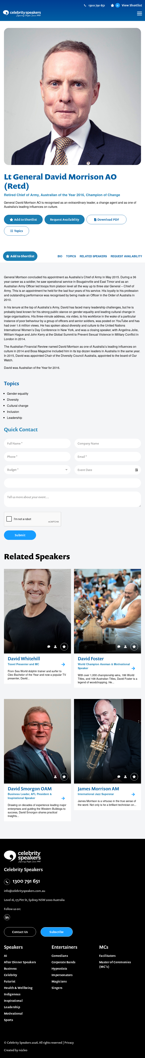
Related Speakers (93, 256)
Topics (18, 231)
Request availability (126, 256)
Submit (20, 535)
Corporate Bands (64, 962)
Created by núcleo (15, 1050)
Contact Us (20, 932)
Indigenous (12, 994)
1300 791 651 (97, 5)
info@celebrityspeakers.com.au (24, 891)
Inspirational (13, 1001)
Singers (57, 988)
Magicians (59, 981)
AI (5, 956)
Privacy (69, 1042)
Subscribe (56, 932)
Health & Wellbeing (18, 988)
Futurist (9, 981)
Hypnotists (59, 968)
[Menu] (137, 10)
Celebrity (10, 975)
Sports (8, 1020)
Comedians (60, 956)
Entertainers (64, 947)
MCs (103, 947)
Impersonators (62, 975)
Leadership (12, 1007)
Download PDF (108, 219)
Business (10, 968)
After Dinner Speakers (20, 962)
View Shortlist (129, 5)
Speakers (13, 947)
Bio (60, 256)
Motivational (13, 1013)
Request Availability (64, 219)
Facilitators (107, 956)
